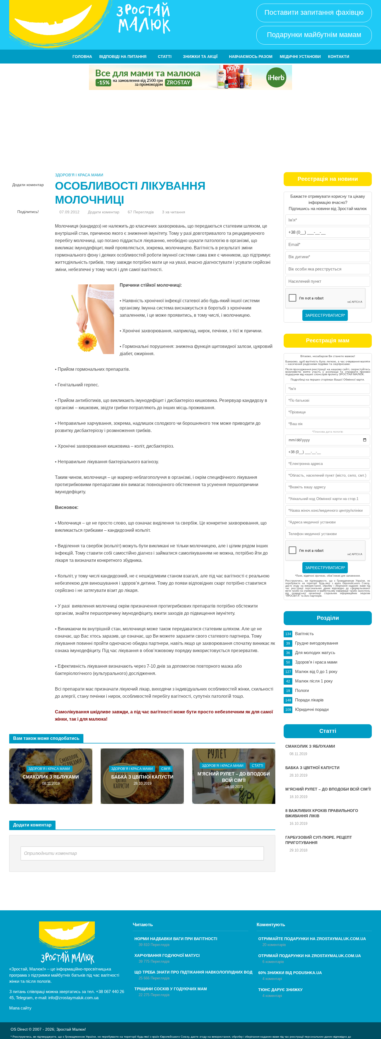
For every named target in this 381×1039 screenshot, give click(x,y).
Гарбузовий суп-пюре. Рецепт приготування (318, 840)
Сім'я (165, 769)
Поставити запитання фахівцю (314, 12)
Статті (165, 56)
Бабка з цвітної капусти (142, 777)
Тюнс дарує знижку (280, 989)
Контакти (338, 56)
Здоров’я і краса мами (79, 175)
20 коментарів (274, 945)
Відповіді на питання (122, 56)
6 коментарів (273, 962)
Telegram (24, 997)
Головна (82, 56)
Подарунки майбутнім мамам (314, 34)
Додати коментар (28, 184)
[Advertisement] (190, 132)
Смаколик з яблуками (51, 777)
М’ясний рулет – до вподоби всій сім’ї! (233, 777)
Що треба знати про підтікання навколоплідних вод (193, 972)
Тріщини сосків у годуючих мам (170, 989)
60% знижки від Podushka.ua (290, 972)
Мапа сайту (20, 1008)
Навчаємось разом (251, 56)
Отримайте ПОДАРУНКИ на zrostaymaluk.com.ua (312, 938)
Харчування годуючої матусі (167, 955)
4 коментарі (272, 979)
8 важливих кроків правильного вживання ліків (321, 813)
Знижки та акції (200, 56)
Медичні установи (300, 56)
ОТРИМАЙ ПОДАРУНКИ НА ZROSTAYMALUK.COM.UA (309, 955)
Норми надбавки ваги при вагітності (175, 938)
